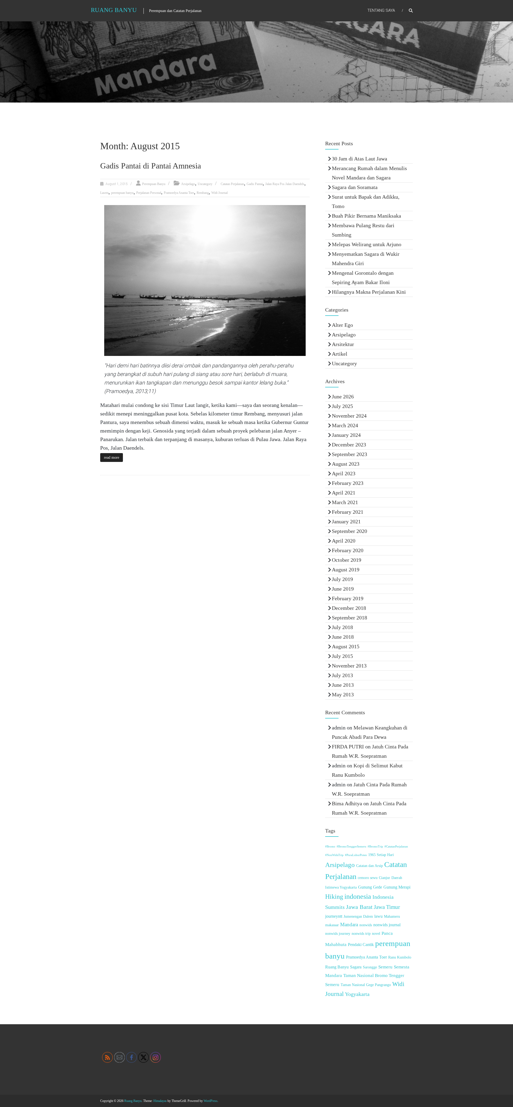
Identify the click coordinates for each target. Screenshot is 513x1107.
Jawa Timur (387, 907)
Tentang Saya (381, 10)
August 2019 (345, 569)
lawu (378, 916)
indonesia (357, 896)
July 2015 (342, 656)
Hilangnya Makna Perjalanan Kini (369, 292)
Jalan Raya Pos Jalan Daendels (284, 184)
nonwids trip (361, 934)
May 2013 (343, 694)
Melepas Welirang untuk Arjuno (366, 244)
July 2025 (342, 406)
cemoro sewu (368, 878)
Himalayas (160, 1101)
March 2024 (345, 425)
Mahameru (392, 916)
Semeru (385, 966)
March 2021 (345, 502)
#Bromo (330, 846)
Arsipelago (188, 184)
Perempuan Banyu (153, 184)
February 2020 (347, 550)
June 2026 (343, 396)
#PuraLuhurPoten (356, 855)
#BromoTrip (375, 846)
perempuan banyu (122, 193)
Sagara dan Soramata (355, 187)
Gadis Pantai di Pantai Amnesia (150, 165)
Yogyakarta (357, 994)
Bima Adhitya (347, 803)
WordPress (210, 1101)
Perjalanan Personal (148, 193)
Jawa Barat (359, 907)
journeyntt (333, 916)
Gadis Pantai (255, 184)
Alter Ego (342, 325)
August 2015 (345, 646)
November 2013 (349, 666)
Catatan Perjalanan (232, 184)
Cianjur (384, 878)
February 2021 (347, 512)
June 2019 (343, 589)
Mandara (349, 924)
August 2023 (345, 464)
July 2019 (342, 579)
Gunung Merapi (396, 887)
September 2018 (349, 618)
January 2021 (346, 521)
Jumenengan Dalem (358, 916)
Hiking (334, 896)
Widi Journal (219, 193)
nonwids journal (387, 925)
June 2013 (343, 685)
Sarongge (370, 967)
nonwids (365, 925)
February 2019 (347, 598)
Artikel (339, 354)
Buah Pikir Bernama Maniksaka (366, 216)
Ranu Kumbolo (399, 957)
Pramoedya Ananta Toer (179, 193)
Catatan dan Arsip (369, 866)
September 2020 (349, 531)
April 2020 (343, 541)
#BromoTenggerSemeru (351, 846)
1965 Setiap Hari (381, 855)
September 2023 (349, 454)
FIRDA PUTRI (348, 746)
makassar (332, 925)
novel (376, 934)
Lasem (104, 193)
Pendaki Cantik (361, 944)
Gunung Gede (370, 887)
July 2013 (342, 675)
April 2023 (343, 473)
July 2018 (342, 627)
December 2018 (349, 608)
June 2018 (343, 637)
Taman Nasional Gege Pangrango (366, 985)
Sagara (356, 967)
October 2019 (346, 560)
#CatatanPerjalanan (396, 846)
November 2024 (349, 416)
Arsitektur (343, 344)
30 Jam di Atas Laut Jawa (359, 159)
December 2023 (349, 444)
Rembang (203, 193)
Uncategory (205, 184)
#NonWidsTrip (334, 855)
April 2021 (343, 493)
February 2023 (347, 483)
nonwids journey (337, 934)
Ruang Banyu (114, 10)
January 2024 (346, 435)
